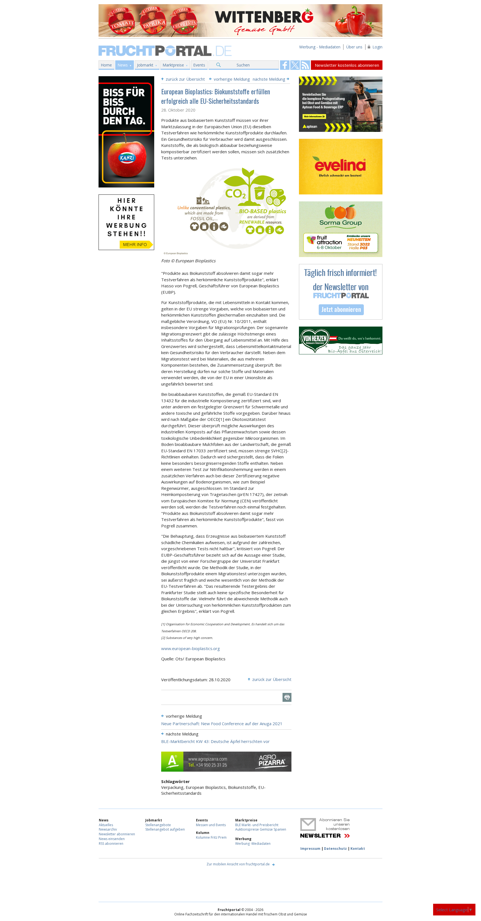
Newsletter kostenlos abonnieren (347, 65)
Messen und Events (211, 825)
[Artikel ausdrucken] (287, 697)
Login (377, 47)
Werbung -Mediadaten (253, 843)
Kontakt (357, 848)
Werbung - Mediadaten (319, 47)
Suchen (243, 65)
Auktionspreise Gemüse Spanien (260, 829)
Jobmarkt (145, 65)
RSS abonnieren (111, 843)
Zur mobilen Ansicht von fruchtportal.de (238, 864)
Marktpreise (173, 65)
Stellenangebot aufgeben (165, 829)
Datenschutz (335, 848)
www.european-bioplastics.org (190, 648)
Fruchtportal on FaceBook (284, 65)
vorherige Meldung (232, 79)
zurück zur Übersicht (185, 79)
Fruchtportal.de (166, 50)
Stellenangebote (158, 825)
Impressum (310, 848)
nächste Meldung (269, 79)
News (122, 65)
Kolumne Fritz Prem (211, 837)
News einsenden (112, 838)
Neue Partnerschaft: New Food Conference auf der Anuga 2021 (222, 723)
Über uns (354, 47)
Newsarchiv (108, 829)
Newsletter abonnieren (117, 834)
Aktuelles (106, 825)
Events (199, 65)
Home (106, 65)
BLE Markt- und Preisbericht (256, 825)
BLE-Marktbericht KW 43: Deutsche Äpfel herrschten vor (215, 741)
